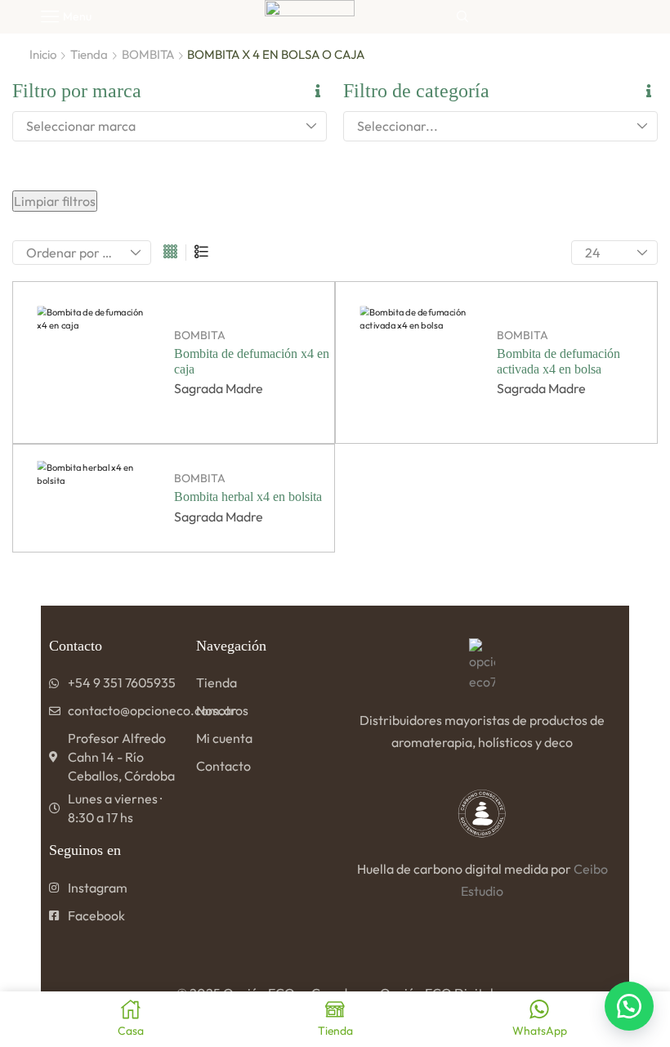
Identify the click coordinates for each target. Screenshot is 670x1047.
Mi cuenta (224, 738)
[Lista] (201, 252)
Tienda (89, 54)
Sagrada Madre (218, 388)
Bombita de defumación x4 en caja (251, 361)
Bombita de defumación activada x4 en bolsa (558, 361)
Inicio (42, 54)
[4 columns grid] (170, 252)
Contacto (223, 766)
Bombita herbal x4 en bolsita (248, 496)
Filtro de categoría (416, 90)
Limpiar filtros (55, 201)
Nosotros (222, 710)
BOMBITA (148, 54)
